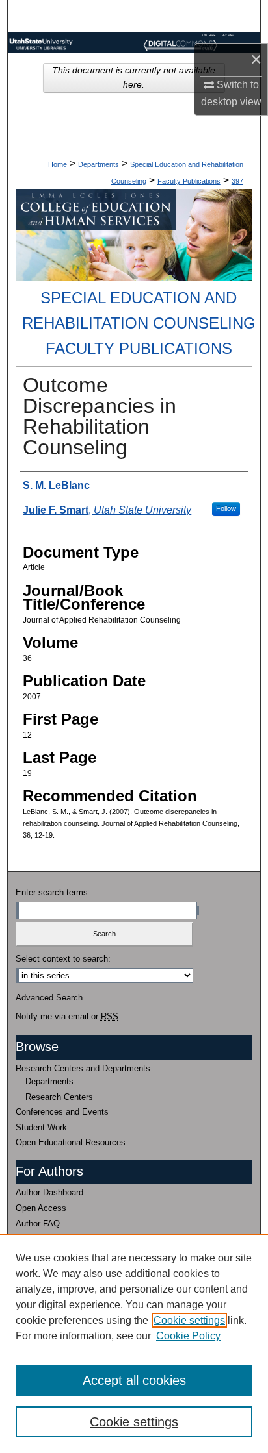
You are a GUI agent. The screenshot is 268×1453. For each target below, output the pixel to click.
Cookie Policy (188, 1335)
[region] (134, 1343)
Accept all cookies (134, 1380)
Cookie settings (189, 1320)
